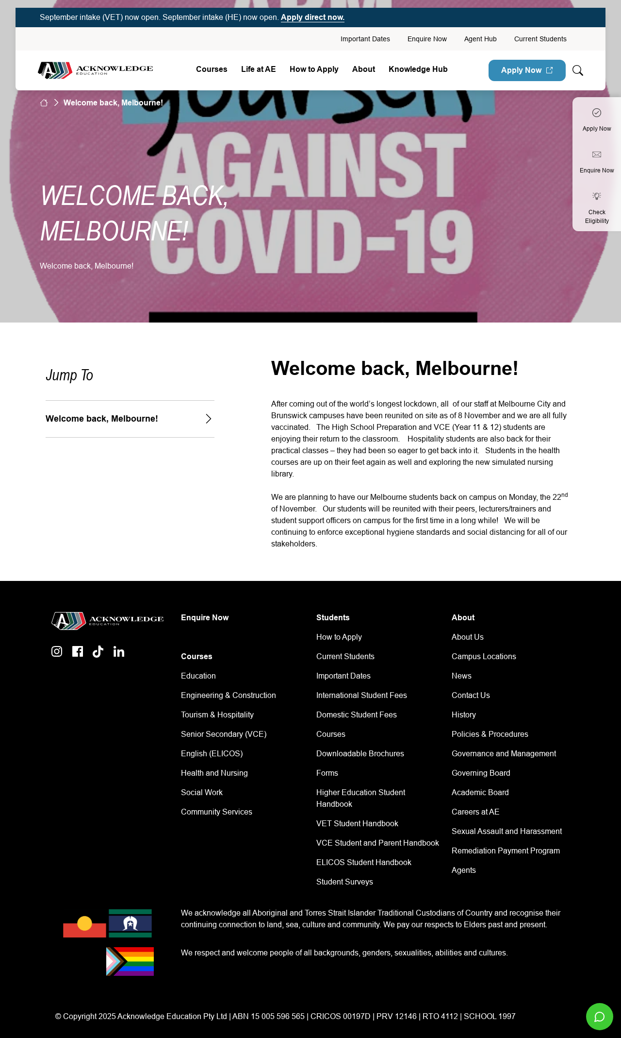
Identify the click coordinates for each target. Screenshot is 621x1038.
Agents (464, 870)
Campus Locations (484, 656)
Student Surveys (344, 882)
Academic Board (480, 792)
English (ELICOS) (212, 753)
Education (198, 676)
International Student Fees (361, 695)
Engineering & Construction (228, 695)
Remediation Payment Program (506, 851)
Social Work (202, 792)
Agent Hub (480, 39)
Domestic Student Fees (356, 715)
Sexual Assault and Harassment (507, 831)
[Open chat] (599, 1016)
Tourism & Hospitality (217, 715)
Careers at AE (476, 812)
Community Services (216, 812)
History (464, 715)
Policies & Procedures (490, 734)
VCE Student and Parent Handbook (377, 843)
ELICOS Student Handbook (363, 862)
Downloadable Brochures (360, 753)
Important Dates (365, 39)
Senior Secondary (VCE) (223, 734)
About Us (468, 637)
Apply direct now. (312, 17)
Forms (327, 773)
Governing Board (481, 773)
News (462, 676)
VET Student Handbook (357, 823)
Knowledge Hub (418, 69)
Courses (212, 69)
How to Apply (339, 637)
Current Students (540, 39)
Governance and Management (504, 753)
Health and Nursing (214, 773)
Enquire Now (427, 39)
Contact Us (471, 695)
